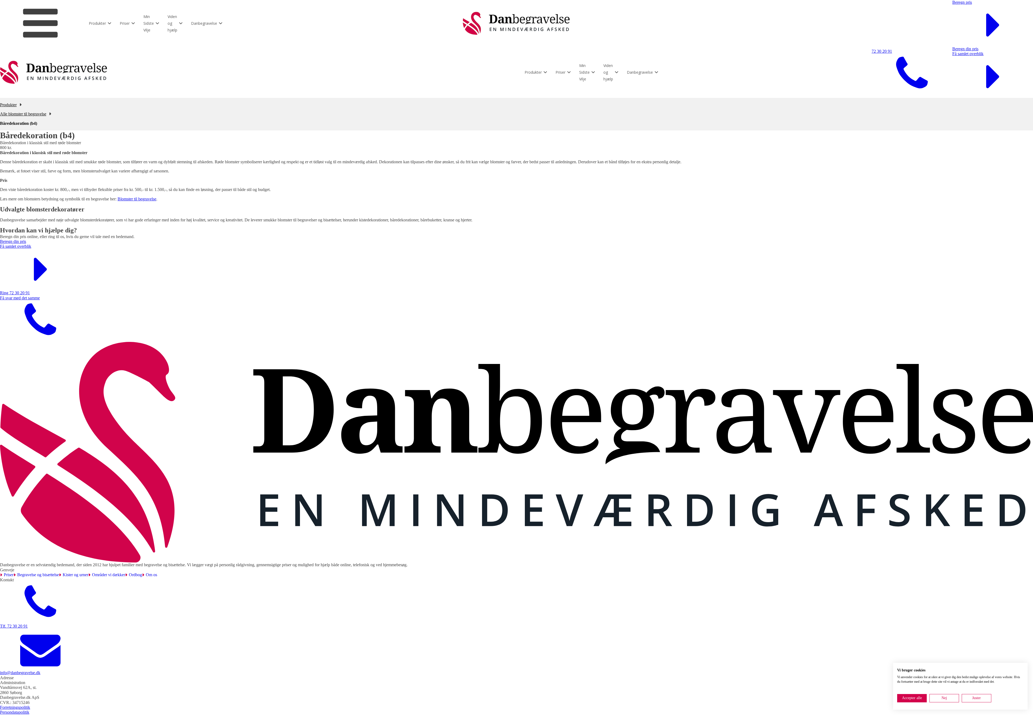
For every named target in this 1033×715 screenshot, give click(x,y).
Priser (8, 574)
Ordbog (135, 574)
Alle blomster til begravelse (23, 114)
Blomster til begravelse (137, 199)
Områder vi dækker (108, 574)
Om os (151, 574)
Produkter (8, 104)
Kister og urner (75, 574)
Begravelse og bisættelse (38, 574)
